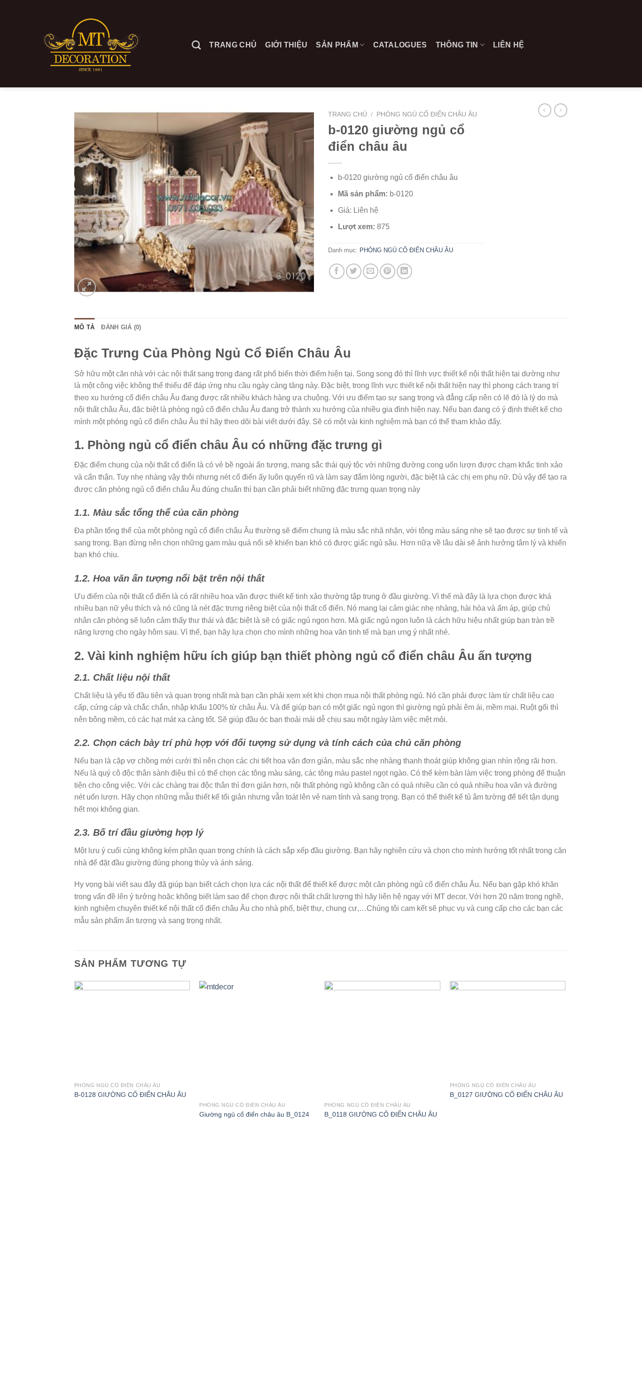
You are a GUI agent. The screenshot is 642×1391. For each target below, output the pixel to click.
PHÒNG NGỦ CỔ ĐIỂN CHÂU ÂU (426, 114)
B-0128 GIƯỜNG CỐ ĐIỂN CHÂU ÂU (130, 1094)
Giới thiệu (286, 45)
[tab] (84, 327)
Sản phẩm (337, 45)
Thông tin (457, 45)
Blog (82, 1364)
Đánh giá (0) (121, 327)
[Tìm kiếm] (196, 45)
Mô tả (84, 327)
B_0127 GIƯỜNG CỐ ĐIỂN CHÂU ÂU (506, 1094)
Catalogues (400, 45)
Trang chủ (233, 45)
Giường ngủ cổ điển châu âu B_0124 (254, 1114)
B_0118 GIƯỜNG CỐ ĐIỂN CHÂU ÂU (380, 1114)
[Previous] (75, 1059)
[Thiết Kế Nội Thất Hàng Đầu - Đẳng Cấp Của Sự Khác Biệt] (92, 43)
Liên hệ (508, 45)
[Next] (565, 1059)
